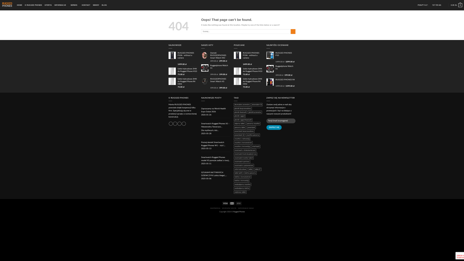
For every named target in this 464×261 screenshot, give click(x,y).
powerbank (251, 127)
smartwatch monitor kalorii (244, 158)
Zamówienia (215, 208)
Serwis (74, 5)
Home (19, 5)
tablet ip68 (238, 173)
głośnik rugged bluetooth (243, 120)
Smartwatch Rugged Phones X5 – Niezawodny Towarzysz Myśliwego (215, 125)
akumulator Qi (257, 104)
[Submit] (293, 31)
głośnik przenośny (255, 112)
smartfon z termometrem (243, 142)
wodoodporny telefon (242, 188)
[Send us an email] (184, 124)
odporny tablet (240, 123)
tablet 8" (258, 169)
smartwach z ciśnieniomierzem (245, 150)
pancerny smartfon (253, 123)
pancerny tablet (240, 127)
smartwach (256, 146)
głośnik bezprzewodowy (243, 108)
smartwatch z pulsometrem (244, 165)
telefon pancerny (250, 173)
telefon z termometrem (243, 177)
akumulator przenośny (242, 104)
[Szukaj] (412, 5)
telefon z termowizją (242, 180)
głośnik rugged (240, 116)
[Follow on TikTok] (179, 124)
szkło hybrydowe (240, 169)
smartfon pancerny (252, 135)
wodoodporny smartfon (242, 184)
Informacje (60, 5)
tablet (251, 169)
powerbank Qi (239, 135)
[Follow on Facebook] (171, 124)
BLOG (104, 5)
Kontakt (86, 5)
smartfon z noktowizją (242, 139)
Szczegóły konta (229, 208)
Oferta (48, 5)
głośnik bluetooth (240, 112)
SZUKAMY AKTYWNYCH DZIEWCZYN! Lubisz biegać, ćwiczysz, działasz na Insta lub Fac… (214, 174)
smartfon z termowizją (242, 146)
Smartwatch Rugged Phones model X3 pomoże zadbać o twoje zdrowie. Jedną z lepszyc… (215, 159)
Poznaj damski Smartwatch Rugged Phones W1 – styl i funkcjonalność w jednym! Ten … (215, 144)
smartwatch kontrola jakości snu (245, 154)
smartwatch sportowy (242, 161)
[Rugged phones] (7, 5)
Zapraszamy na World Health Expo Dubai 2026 (213, 110)
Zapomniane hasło (246, 208)
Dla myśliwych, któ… (210, 130)
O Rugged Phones (33, 5)
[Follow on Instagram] (175, 124)
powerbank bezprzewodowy (244, 131)
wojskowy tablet (240, 192)
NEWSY (96, 5)
